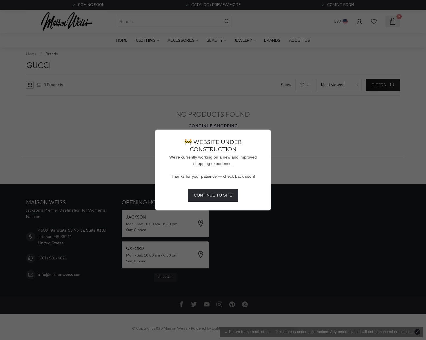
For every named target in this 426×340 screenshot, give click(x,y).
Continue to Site (213, 195)
